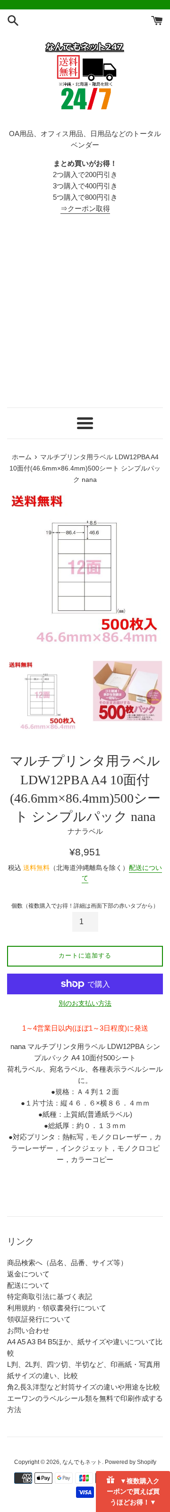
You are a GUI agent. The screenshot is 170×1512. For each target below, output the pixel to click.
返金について (28, 1274)
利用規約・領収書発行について (56, 1308)
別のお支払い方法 (85, 1003)
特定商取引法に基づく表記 (49, 1297)
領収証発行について (39, 1319)
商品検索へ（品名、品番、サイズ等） (67, 1263)
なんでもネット (82, 1462)
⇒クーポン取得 (85, 208)
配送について (28, 1285)
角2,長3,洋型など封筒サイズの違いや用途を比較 (83, 1387)
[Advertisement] (85, 311)
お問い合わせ (28, 1330)
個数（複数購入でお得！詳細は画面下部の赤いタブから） (85, 905)
